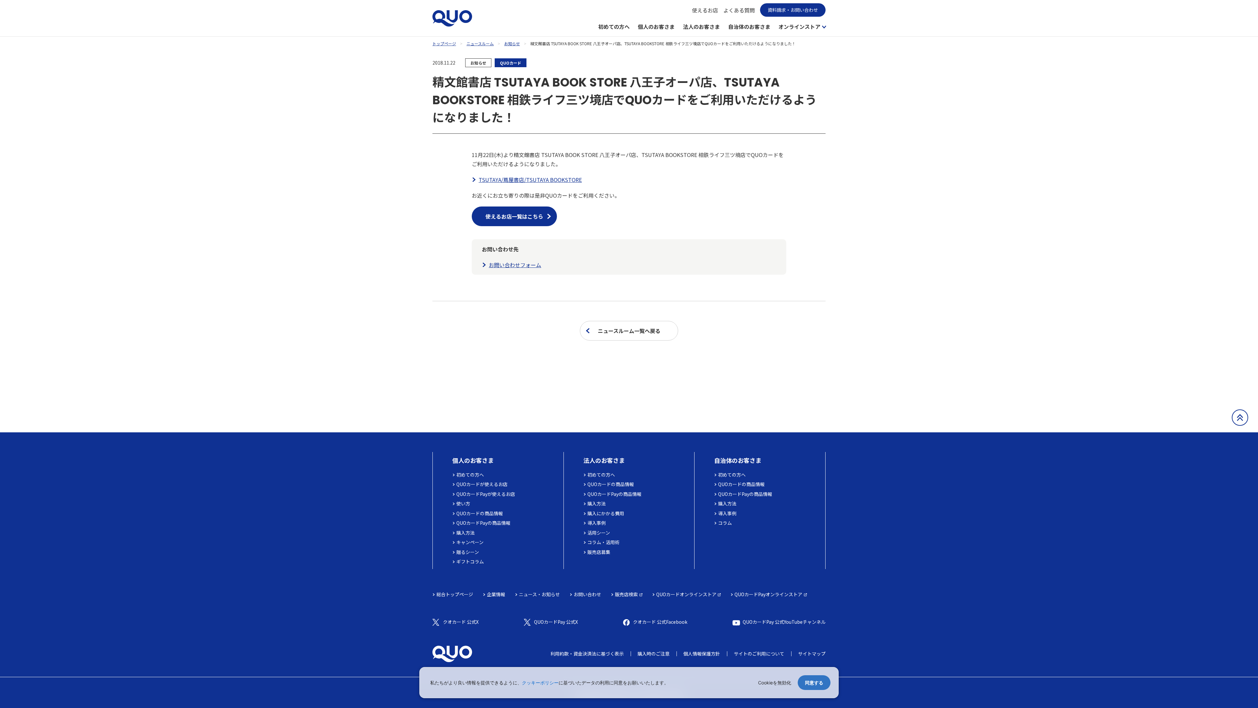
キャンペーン (470, 542)
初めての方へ (614, 26)
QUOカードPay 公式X (556, 622)
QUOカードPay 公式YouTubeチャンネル (784, 622)
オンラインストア (799, 26)
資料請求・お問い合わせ (793, 10)
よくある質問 (739, 10)
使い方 (463, 503)
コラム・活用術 (603, 542)
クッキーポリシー (540, 682)
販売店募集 (598, 552)
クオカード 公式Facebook (660, 622)
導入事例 (596, 523)
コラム (725, 523)
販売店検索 (626, 594)
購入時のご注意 (654, 653)
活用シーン (598, 532)
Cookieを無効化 (774, 682)
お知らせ (512, 43)
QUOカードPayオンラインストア (768, 594)
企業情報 (496, 594)
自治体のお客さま (749, 26)
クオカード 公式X (461, 622)
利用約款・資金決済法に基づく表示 (587, 653)
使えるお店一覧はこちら (514, 216)
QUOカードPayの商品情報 (483, 523)
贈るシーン (467, 552)
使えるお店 (705, 10)
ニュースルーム (480, 43)
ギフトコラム (470, 561)
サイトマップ (812, 653)
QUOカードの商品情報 (479, 513)
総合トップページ (454, 594)
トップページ (444, 43)
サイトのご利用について (759, 653)
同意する (814, 682)
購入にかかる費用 (605, 513)
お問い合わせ (587, 594)
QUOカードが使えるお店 (481, 484)
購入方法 (465, 532)
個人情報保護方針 (701, 653)
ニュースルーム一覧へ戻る (629, 331)
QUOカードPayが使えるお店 (485, 494)
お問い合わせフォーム (515, 265)
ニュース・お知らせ (539, 594)
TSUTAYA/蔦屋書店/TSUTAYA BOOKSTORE (530, 180)
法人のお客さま (701, 26)
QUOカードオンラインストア (686, 594)
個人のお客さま (656, 26)
